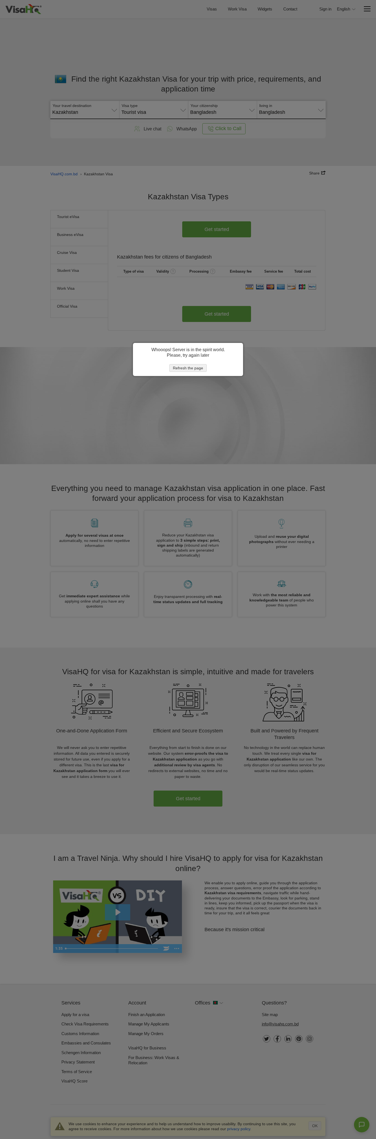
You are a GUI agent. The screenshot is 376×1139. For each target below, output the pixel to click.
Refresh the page (188, 368)
